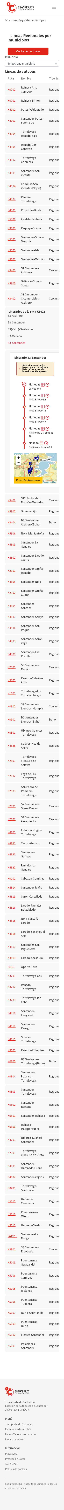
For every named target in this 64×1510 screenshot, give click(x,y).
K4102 (12, 160)
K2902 (12, 593)
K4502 (12, 199)
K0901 (12, 719)
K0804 (12, 1076)
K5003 (12, 1262)
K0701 (12, 100)
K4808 (12, 654)
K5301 (12, 239)
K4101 (12, 173)
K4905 (12, 147)
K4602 (12, 1177)
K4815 (12, 920)
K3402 (12, 298)
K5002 (12, 1335)
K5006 (12, 1275)
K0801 (12, 1115)
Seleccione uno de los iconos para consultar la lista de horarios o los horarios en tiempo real (35, 368)
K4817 (12, 947)
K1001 (12, 693)
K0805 (12, 1061)
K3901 (12, 1249)
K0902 (12, 706)
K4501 (12, 210)
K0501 (12, 732)
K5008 (12, 1302)
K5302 (12, 259)
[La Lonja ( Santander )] (35, 459)
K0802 (12, 1104)
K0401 (12, 1188)
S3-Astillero (15, 315)
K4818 (12, 934)
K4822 (12, 867)
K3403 (12, 500)
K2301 (12, 1153)
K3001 (12, 228)
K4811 (12, 1039)
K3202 (12, 987)
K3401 (12, 270)
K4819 (12, 958)
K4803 (12, 544)
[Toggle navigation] (54, 7)
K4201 (12, 1140)
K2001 (12, 806)
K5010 (12, 1214)
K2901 (12, 570)
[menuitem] (32, 1424)
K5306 (12, 533)
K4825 (12, 745)
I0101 (11, 967)
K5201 (12, 680)
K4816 (12, 907)
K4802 (12, 557)
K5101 (12, 1050)
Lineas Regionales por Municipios (29, 20)
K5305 (12, 283)
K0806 (12, 1127)
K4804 (12, 606)
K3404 (12, 522)
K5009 (12, 1324)
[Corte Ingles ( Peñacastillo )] (30, 464)
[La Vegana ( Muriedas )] (29, 473)
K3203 (12, 1000)
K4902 (12, 109)
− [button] (18, 463)
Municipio (11, 57)
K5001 (12, 1346)
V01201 (12, 1236)
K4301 (12, 832)
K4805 (12, 582)
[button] (43, 384)
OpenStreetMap (49, 482)
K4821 (12, 843)
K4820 (12, 854)
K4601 (12, 1166)
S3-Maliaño (15, 336)
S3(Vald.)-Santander (20, 329)
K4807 (12, 617)
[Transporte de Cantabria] (20, 7)
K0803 (12, 1091)
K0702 (12, 89)
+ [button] (18, 457)
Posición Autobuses (28, 480)
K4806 (12, 628)
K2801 (12, 761)
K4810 (12, 1013)
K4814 (12, 887)
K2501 (12, 667)
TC (6, 20)
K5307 (12, 511)
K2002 (12, 819)
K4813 (12, 896)
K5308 (12, 219)
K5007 (12, 1313)
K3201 (12, 976)
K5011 (12, 1201)
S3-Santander (16, 322)
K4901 (12, 120)
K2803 (12, 791)
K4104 (12, 186)
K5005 (12, 1288)
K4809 (12, 641)
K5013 (12, 1225)
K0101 (12, 878)
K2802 (12, 776)
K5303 (12, 250)
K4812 (12, 1026)
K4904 (12, 133)
